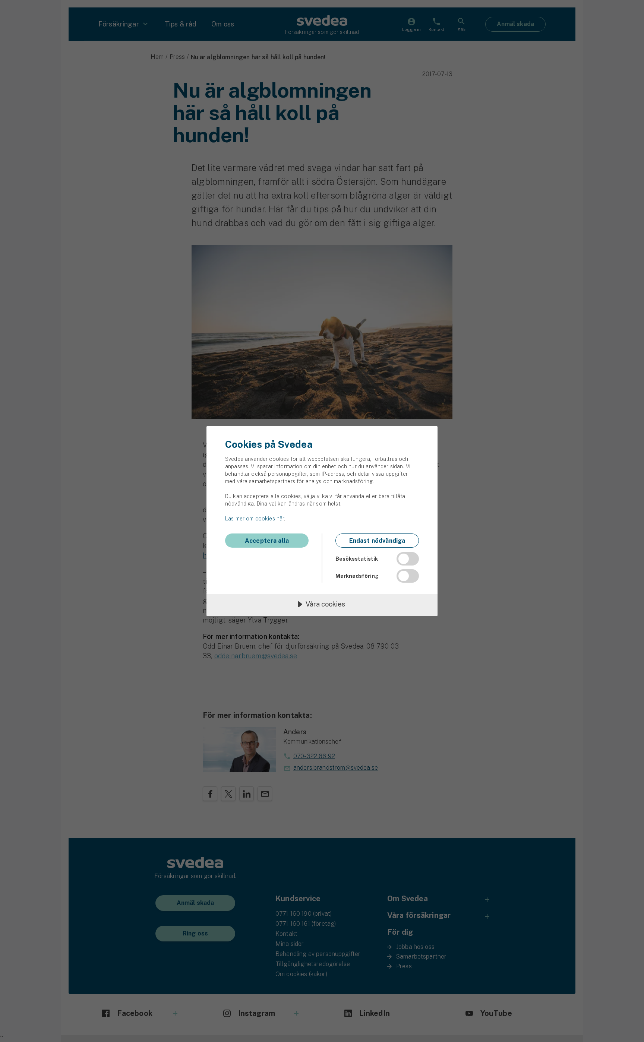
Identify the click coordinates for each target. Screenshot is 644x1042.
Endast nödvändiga (377, 540)
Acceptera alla (267, 540)
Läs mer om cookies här (254, 519)
